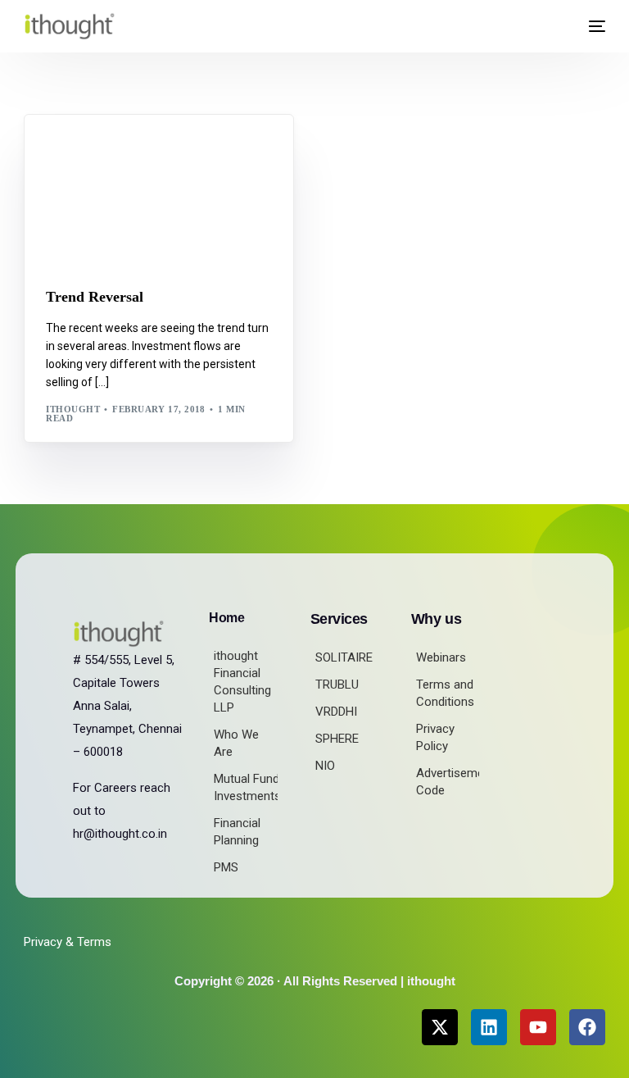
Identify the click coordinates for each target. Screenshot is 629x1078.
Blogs (68, 149)
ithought (73, 409)
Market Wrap (126, 149)
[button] (554, 26)
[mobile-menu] (590, 26)
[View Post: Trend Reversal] (159, 191)
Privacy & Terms (67, 942)
